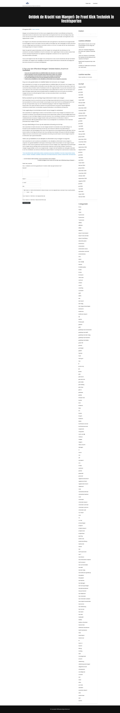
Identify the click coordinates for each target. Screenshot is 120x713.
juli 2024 (80, 152)
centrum (80, 280)
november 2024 (82, 142)
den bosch (81, 301)
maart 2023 (81, 194)
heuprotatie (68, 153)
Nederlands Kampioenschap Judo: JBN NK (86, 62)
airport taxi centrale (83, 235)
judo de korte (81, 379)
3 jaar (79, 209)
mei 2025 (80, 126)
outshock (80, 468)
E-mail (24, 182)
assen (79, 259)
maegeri (28, 154)
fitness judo (81, 322)
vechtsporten (72, 154)
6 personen (81, 217)
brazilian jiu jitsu (82, 267)
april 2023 (80, 191)
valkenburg (81, 661)
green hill (80, 343)
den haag (80, 303)
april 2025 (80, 129)
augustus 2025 (82, 118)
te (79, 640)
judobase (80, 392)
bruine (80, 272)
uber (79, 653)
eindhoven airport (82, 314)
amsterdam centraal (83, 251)
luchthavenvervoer (83, 426)
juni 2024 (80, 155)
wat (79, 677)
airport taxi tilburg (82, 238)
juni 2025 (80, 123)
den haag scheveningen (84, 306)
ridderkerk (81, 486)
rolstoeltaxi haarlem (83, 494)
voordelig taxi (81, 672)
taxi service (81, 604)
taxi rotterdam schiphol (84, 599)
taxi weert (80, 612)
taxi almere (81, 557)
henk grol (80, 358)
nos (79, 455)
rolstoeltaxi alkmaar (83, 491)
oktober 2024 (81, 144)
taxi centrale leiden (83, 565)
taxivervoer (81, 638)
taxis (79, 632)
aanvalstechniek (29, 153)
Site (23, 186)
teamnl (80, 646)
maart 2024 (81, 162)
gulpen (80, 350)
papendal (80, 473)
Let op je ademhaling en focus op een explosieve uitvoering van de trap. (42, 77)
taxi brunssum (81, 562)
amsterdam (81, 246)
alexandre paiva (82, 241)
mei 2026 (80, 95)
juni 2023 (80, 186)
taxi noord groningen (83, 585)
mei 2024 (80, 157)
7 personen (81, 220)
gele (79, 327)
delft (79, 293)
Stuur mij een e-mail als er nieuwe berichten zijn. (34, 199)
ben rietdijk (81, 262)
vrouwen (80, 674)
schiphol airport (82, 528)
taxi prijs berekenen (83, 588)
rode (79, 489)
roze (79, 515)
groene (80, 345)
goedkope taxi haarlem (84, 337)
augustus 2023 (81, 181)
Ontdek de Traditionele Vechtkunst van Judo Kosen (87, 66)
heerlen (80, 353)
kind (79, 403)
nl (78, 450)
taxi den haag (81, 570)
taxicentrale (81, 625)
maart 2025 (81, 131)
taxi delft (80, 567)
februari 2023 (81, 196)
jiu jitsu (80, 371)
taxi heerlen (81, 580)
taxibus (80, 619)
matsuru (80, 437)
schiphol (80, 525)
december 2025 (82, 108)
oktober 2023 (81, 176)
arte (79, 256)
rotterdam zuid (82, 510)
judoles (80, 395)
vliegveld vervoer (82, 666)
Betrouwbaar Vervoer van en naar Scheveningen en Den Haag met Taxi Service (86, 45)
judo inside (81, 382)
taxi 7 (79, 554)
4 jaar (79, 212)
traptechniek (65, 154)
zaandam (80, 687)
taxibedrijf (80, 617)
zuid (79, 698)
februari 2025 (81, 134)
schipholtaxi (81, 533)
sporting (80, 536)
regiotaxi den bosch (83, 484)
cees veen (81, 277)
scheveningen (81, 523)
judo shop (80, 387)
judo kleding (81, 384)
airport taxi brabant (83, 233)
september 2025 (82, 115)
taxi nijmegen (81, 583)
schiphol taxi (81, 531)
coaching (80, 288)
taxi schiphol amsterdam (84, 601)
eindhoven (81, 311)
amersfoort (81, 243)
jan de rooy (81, 366)
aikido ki (80, 230)
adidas (80, 222)
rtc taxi (80, 520)
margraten (81, 431)
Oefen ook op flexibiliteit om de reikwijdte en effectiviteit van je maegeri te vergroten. (46, 79)
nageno (80, 442)
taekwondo (43, 154)
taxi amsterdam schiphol (84, 559)
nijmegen (80, 447)
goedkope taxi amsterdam (85, 329)
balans (41, 153)
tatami (80, 546)
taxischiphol (81, 635)
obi (79, 457)
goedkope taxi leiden (83, 340)
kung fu (80, 416)
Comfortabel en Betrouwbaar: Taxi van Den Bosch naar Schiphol (38, 158)
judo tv (80, 390)
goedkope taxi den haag (84, 335)
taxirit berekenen (82, 630)
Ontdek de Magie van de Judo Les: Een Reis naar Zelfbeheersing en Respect (57, 160)
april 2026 (80, 97)
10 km (79, 207)
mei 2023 (80, 189)
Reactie (24, 168)
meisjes (80, 439)
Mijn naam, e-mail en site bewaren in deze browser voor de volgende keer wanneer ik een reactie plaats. (49, 190)
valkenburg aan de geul (84, 664)
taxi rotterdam (82, 596)
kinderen (80, 405)
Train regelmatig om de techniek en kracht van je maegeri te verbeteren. (43, 76)
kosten (80, 413)
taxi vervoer (81, 609)
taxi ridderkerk (82, 593)
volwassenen (81, 669)
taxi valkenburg (82, 606)
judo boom (81, 376)
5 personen (81, 215)
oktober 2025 (81, 113)
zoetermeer (81, 695)
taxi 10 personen (82, 551)
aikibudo (80, 225)
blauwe (80, 264)
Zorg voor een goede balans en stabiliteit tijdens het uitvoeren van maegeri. (43, 73)
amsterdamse (82, 254)
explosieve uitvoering (49, 153)
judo (79, 374)
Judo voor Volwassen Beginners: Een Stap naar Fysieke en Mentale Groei (86, 51)
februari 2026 (81, 102)
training (59, 154)
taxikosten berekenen (83, 627)
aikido (79, 228)
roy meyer (81, 512)
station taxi (81, 538)
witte (79, 682)
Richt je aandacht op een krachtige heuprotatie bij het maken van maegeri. (43, 74)
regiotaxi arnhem (82, 481)
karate (73, 153)
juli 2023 (80, 183)
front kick (62, 153)
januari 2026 (81, 105)
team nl (80, 643)
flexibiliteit (57, 153)
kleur (79, 408)
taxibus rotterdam (83, 622)
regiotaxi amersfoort (83, 478)
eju (79, 316)
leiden (79, 421)
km (79, 410)
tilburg (80, 648)
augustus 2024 (82, 149)
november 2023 (82, 173)
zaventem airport (82, 690)
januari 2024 (81, 168)
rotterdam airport (82, 502)
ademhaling (37, 153)
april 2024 (80, 160)
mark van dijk (81, 434)
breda (80, 269)
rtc (79, 518)
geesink (80, 324)
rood (79, 497)
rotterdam (81, 499)
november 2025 (82, 110)
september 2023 (82, 178)
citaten (80, 282)
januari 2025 (81, 136)
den (79, 298)
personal (80, 476)
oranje (80, 465)
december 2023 (82, 170)
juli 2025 (80, 121)
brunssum (80, 275)
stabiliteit (38, 154)
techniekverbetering (52, 154)
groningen (81, 348)
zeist (79, 693)
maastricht (81, 429)
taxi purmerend (82, 591)
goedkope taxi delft (83, 332)
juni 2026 (80, 92)
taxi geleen (81, 575)
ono (79, 463)
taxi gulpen (81, 578)
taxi (79, 549)
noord (79, 452)
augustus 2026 (82, 87)
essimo (80, 319)
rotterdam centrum (83, 507)
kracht (24, 154)
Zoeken (81, 31)
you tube (80, 685)
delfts (79, 296)
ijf (78, 363)
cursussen (80, 290)
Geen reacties (35, 29)
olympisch (81, 460)
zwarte (80, 700)
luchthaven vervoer (83, 424)
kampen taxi (81, 397)
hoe (79, 361)
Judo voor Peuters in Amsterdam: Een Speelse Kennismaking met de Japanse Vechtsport (86, 57)
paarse (80, 471)
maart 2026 (81, 100)
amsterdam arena (83, 249)
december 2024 (82, 139)
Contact (95, 3)
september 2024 (82, 147)
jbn (79, 369)
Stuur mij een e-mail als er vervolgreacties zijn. (33, 196)
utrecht (80, 659)
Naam (24, 178)
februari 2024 (81, 165)
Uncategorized (82, 656)
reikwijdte (33, 154)
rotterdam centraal (83, 504)
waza (79, 679)
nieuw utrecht (81, 444)
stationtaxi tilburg (82, 541)
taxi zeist (80, 614)
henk (79, 356)
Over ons (88, 3)
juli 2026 (80, 89)
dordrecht (81, 309)
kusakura (80, 418)
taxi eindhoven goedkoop (84, 572)
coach (80, 285)
